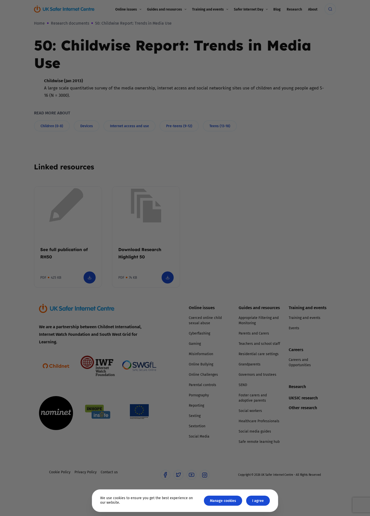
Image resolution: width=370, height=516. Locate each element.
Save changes (231, 318)
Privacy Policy (133, 314)
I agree (258, 500)
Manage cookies (223, 500)
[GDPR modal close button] (245, 196)
